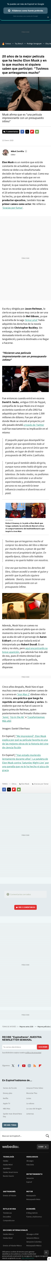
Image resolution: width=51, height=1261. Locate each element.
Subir (40, 1147)
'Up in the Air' (17, 717)
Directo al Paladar (9, 1195)
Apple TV (6, 1103)
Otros (14, 784)
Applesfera (6, 1168)
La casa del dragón (34, 1108)
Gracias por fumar (41, 784)
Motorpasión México (33, 1245)
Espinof (29, 1182)
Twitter (27, 132)
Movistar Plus (31, 1093)
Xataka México (8, 1234)
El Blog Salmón (32, 1213)
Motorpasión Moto (33, 1199)
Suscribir (42, 1047)
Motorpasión (31, 1195)
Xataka (5, 1161)
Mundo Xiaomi (8, 1176)
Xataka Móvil (8, 1164)
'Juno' (5, 717)
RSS (35, 1065)
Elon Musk (25, 784)
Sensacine (30, 1178)
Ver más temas (10, 1125)
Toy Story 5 (19, 43)
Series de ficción (10, 1088)
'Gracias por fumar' (12, 207)
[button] (18, 151)
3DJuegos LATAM (32, 1234)
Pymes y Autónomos (34, 1217)
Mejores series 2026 (27, 1026)
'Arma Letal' (31, 320)
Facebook (22, 132)
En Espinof (9, 520)
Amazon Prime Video (34, 1088)
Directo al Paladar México (12, 1245)
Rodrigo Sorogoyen (34, 43)
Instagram (29, 1065)
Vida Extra (30, 1164)
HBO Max (6, 1108)
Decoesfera (7, 1217)
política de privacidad (33, 1052)
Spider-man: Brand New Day (12, 1115)
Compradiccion (9, 1220)
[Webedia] (10, 1148)
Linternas (30, 1114)
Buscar (47, 1135)
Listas (28, 1098)
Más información (28, 1258)
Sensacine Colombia (33, 1242)
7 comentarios (12, 131)
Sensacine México (32, 1238)
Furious (8, 43)
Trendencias (7, 1213)
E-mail (37, 132)
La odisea (30, 1103)
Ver (26, 907)
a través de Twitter (34, 424)
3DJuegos (29, 1161)
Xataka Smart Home (10, 1172)
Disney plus (7, 1093)
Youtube (24, 1065)
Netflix (5, 1098)
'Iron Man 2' (23, 694)
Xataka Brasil (8, 1238)
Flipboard (32, 132)
